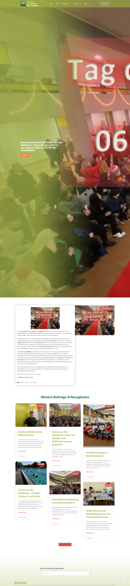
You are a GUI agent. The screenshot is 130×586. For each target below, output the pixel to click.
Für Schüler (65, 4)
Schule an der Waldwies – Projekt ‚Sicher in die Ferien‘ (29, 493)
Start (51, 4)
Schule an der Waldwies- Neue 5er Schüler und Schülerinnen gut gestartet (63, 438)
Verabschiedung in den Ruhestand (96, 454)
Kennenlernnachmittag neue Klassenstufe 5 (65, 501)
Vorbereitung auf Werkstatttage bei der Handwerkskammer (98, 514)
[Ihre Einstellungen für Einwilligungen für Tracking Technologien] (127, 583)
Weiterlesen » (22, 451)
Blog (57, 4)
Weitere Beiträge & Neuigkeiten (65, 397)
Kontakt (21, 582)
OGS (85, 4)
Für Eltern (76, 4)
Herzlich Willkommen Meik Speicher (30, 433)
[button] (106, 308)
